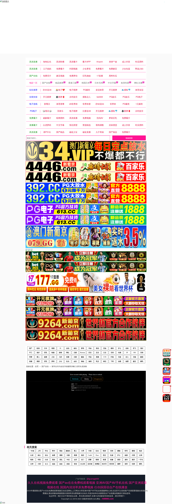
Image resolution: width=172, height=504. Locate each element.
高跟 (38, 361)
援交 (134, 361)
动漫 (119, 352)
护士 (119, 348)
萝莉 (82, 348)
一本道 (32, 451)
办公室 (82, 464)
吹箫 (133, 464)
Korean (82, 352)
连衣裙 (90, 464)
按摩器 (97, 464)
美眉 (104, 460)
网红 (67, 352)
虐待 (126, 460)
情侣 (97, 348)
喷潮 (97, 460)
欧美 (38, 348)
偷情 (90, 361)
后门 (82, 460)
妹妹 (60, 464)
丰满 (89, 451)
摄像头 (68, 451)
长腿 (68, 455)
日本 (45, 348)
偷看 (53, 455)
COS (104, 357)
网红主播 (138, 82)
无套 (119, 357)
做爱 (127, 361)
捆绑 (118, 464)
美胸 (97, 357)
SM (134, 352)
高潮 (75, 455)
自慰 (119, 361)
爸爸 (75, 464)
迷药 (126, 464)
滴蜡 (60, 455)
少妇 (53, 357)
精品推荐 (59, 82)
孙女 (46, 455)
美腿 (30, 361)
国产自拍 (46, 82)
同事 (30, 357)
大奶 (60, 357)
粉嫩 (111, 460)
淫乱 (60, 460)
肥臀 (89, 460)
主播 (75, 352)
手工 (30, 352)
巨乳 (45, 352)
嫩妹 (82, 357)
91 (60, 348)
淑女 (39, 455)
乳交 (97, 361)
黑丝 (53, 460)
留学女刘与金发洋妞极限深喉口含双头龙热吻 (69, 366)
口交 (104, 352)
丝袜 (127, 348)
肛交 (90, 352)
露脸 (118, 451)
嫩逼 (141, 357)
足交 (97, 352)
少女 (60, 361)
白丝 (46, 460)
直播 (67, 357)
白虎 (31, 455)
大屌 (39, 464)
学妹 (90, 348)
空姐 (104, 348)
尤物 (134, 357)
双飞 (134, 348)
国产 (30, 348)
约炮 (112, 357)
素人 (38, 357)
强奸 (141, 348)
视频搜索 (129, 138)
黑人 (75, 451)
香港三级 (72, 82)
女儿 (46, 464)
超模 (45, 357)
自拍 (67, 348)
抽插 (126, 455)
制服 (53, 352)
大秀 (82, 451)
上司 (39, 451)
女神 (140, 455)
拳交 (104, 361)
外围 (133, 455)
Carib (90, 455)
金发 (75, 361)
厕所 (133, 460)
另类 (141, 352)
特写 (126, 451)
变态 (104, 455)
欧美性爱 (125, 82)
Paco (97, 455)
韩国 (53, 348)
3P (127, 352)
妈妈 (68, 464)
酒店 (82, 455)
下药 (112, 361)
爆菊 (133, 451)
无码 (112, 352)
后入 (127, 357)
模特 (112, 348)
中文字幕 (112, 82)
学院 (39, 460)
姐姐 (53, 464)
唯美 (104, 451)
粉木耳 (104, 464)
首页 (37, 366)
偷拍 (75, 348)
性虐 (111, 455)
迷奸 (38, 352)
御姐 (82, 361)
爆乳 (141, 361)
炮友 (140, 451)
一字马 (140, 460)
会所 (75, 460)
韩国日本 (86, 82)
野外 (53, 451)
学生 (46, 451)
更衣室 (111, 464)
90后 (68, 460)
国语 (118, 460)
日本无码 (99, 82)
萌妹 (60, 451)
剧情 (60, 352)
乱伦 (67, 361)
